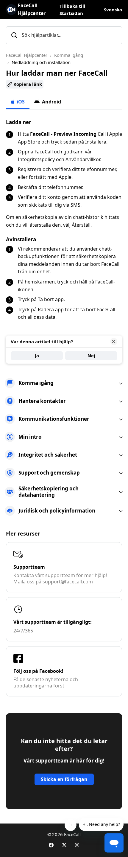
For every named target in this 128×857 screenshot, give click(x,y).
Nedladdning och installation (41, 62)
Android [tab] (51, 101)
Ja (37, 356)
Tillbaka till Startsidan (72, 9)
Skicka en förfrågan (64, 779)
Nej (91, 356)
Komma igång (68, 55)
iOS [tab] (20, 101)
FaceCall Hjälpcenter (26, 55)
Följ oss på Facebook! (38, 671)
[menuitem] (64, 383)
